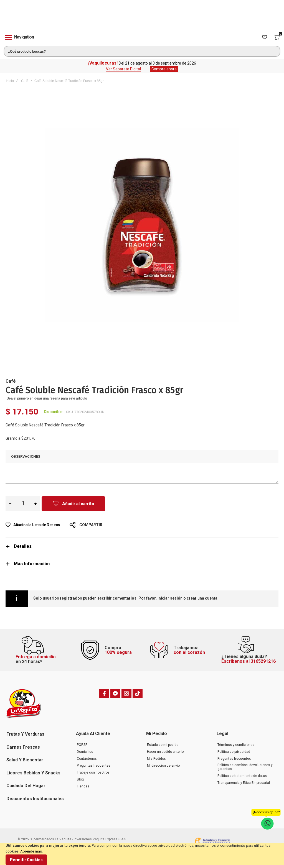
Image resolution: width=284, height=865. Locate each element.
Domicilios (85, 752)
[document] (142, 854)
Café (24, 81)
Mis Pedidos (156, 759)
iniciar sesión (170, 598)
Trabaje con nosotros (93, 772)
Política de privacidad (233, 752)
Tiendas (83, 786)
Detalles (23, 546)
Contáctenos (87, 759)
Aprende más (31, 851)
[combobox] (142, 51)
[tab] (142, 546)
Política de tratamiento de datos (242, 776)
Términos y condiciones (235, 745)
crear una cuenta (202, 598)
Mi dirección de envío (163, 765)
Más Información (32, 563)
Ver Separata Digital (123, 69)
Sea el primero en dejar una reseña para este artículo (47, 398)
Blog (80, 779)
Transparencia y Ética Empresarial (243, 783)
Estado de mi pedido (162, 745)
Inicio (10, 81)
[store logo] (142, 17)
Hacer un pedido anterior (166, 752)
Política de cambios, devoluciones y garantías (245, 767)
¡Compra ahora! (164, 69)
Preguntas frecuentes (93, 765)
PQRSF (82, 745)
